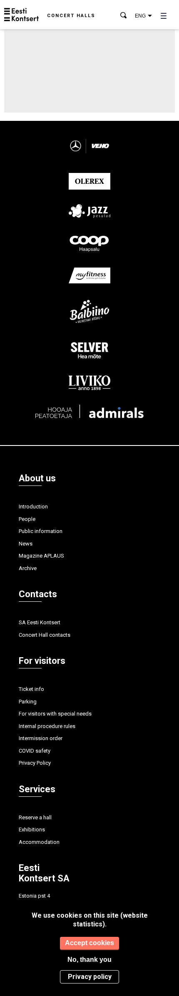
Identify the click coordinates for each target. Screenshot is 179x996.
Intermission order (40, 738)
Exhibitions (32, 829)
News (25, 544)
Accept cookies (89, 942)
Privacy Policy (35, 763)
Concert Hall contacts (44, 635)
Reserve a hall (35, 817)
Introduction (33, 506)
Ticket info (31, 689)
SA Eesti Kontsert (39, 622)
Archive (28, 568)
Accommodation (39, 842)
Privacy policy (90, 977)
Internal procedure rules (47, 726)
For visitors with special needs (55, 714)
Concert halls (71, 15)
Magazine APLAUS (41, 556)
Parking (28, 701)
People (27, 519)
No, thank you (89, 959)
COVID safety (34, 751)
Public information (40, 531)
